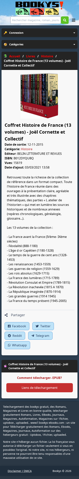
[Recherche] (65, 20)
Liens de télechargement (40, 388)
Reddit (17, 336)
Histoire (26, 149)
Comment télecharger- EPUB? (39, 378)
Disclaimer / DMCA (20, 471)
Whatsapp (19, 345)
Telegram (42, 336)
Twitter (45, 326)
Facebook (18, 326)
